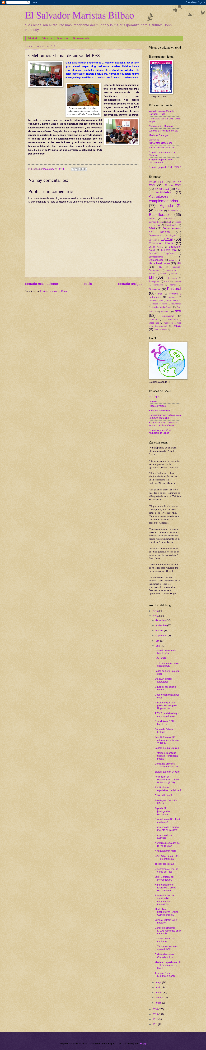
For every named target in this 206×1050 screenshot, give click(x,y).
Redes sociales (159, 304)
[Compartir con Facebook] (82, 169)
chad (168, 222)
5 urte (178, 189)
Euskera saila (169, 250)
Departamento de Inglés (162, 235)
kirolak (163, 274)
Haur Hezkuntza (159, 263)
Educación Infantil (161, 243)
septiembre (161, 635)
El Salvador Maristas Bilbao (79, 14)
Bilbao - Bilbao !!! (163, 795)
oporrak (173, 285)
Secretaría (165, 312)
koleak (174, 274)
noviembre (161, 625)
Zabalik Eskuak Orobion (167, 771)
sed (178, 311)
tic (163, 319)
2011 (155, 1024)
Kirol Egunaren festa (165, 851)
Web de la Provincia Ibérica (163, 130)
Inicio (88, 283)
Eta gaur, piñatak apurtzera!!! (163, 680)
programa (173, 297)
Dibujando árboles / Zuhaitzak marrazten (167, 765)
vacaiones (168, 323)
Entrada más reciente (41, 283)
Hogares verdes (157, 406)
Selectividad (167, 316)
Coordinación (171, 225)
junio (158, 645)
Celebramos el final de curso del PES (166, 870)
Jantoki (152, 274)
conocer (156, 225)
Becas (152, 218)
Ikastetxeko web (81, 38)
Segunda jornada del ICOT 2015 (165, 651)
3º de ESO (173, 185)
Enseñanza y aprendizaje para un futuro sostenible (165, 416)
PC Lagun (154, 396)
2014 (155, 1009)
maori (166, 281)
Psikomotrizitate (174, 300)
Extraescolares (156, 257)
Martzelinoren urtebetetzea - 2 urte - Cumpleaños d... (167, 912)
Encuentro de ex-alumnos (164, 836)
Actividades (163, 192)
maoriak (177, 281)
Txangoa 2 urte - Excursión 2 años (165, 974)
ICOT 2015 (160, 658)
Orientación (63, 38)
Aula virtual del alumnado (162, 147)
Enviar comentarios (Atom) (54, 291)
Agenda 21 (170, 206)
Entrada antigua (130, 283)
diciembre (160, 620)
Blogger (144, 1043)
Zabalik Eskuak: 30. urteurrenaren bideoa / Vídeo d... (167, 740)
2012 (155, 1019)
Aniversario (173, 211)
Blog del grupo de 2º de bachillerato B (161, 161)
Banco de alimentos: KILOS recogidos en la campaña (168, 931)
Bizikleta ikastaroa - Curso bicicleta (165, 956)
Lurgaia (153, 401)
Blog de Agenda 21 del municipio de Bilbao (160, 431)
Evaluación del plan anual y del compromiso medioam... (165, 899)
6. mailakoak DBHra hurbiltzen (165, 722)
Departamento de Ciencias (165, 230)
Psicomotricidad (156, 300)
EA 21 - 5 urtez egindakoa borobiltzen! (168, 789)
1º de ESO (156, 182)
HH (179, 263)
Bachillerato (159, 215)
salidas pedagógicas (162, 307)
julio (157, 640)
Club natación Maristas (161, 126)
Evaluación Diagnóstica (161, 253)
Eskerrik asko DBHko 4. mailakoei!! (167, 820)
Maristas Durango (158, 135)
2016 (155, 611)
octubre (159, 630)
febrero (159, 997)
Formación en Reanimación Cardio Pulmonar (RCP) (167, 779)
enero (158, 1002)
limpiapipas (154, 281)
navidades (158, 285)
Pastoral (174, 289)
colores (178, 222)
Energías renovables (160, 410)
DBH (152, 228)
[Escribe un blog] (76, 169)
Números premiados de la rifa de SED (167, 844)
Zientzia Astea (160, 329)
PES (160, 294)
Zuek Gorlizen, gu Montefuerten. (164, 878)
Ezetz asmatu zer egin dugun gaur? (166, 664)
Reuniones (176, 304)
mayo (158, 982)
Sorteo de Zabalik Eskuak (164, 730)
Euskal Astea (156, 247)
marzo (159, 992)
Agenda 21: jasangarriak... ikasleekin (163, 811)
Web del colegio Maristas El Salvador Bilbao (163, 112)
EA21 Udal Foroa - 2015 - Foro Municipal (167, 857)
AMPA (160, 210)
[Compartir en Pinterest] (85, 169)
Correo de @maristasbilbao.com (160, 141)
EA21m (167, 239)
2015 (155, 616)
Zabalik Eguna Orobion (167, 748)
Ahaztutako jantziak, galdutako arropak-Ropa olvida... (166, 705)
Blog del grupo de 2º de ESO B (165, 167)
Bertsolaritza (169, 218)
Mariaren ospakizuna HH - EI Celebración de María (168, 965)
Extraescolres (156, 260)
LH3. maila (171, 278)
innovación (171, 270)
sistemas (153, 319)
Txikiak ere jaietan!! (165, 864)
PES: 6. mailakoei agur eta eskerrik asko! (167, 715)
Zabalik (177, 326)
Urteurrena (173, 319)
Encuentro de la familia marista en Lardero (167, 828)
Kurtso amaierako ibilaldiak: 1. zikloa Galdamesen (165, 887)
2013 (155, 1014)
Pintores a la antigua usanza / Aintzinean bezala (166, 756)
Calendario (47, 38)
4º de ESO (162, 188)
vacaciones (154, 323)
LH (151, 277)
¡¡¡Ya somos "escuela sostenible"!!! (166, 948)
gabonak (173, 260)
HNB (160, 267)
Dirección (153, 240)
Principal (32, 38)
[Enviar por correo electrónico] (73, 169)
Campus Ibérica (156, 222)
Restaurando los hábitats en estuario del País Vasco (163, 424)
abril (157, 987)
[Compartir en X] (79, 169)
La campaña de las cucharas (165, 940)
